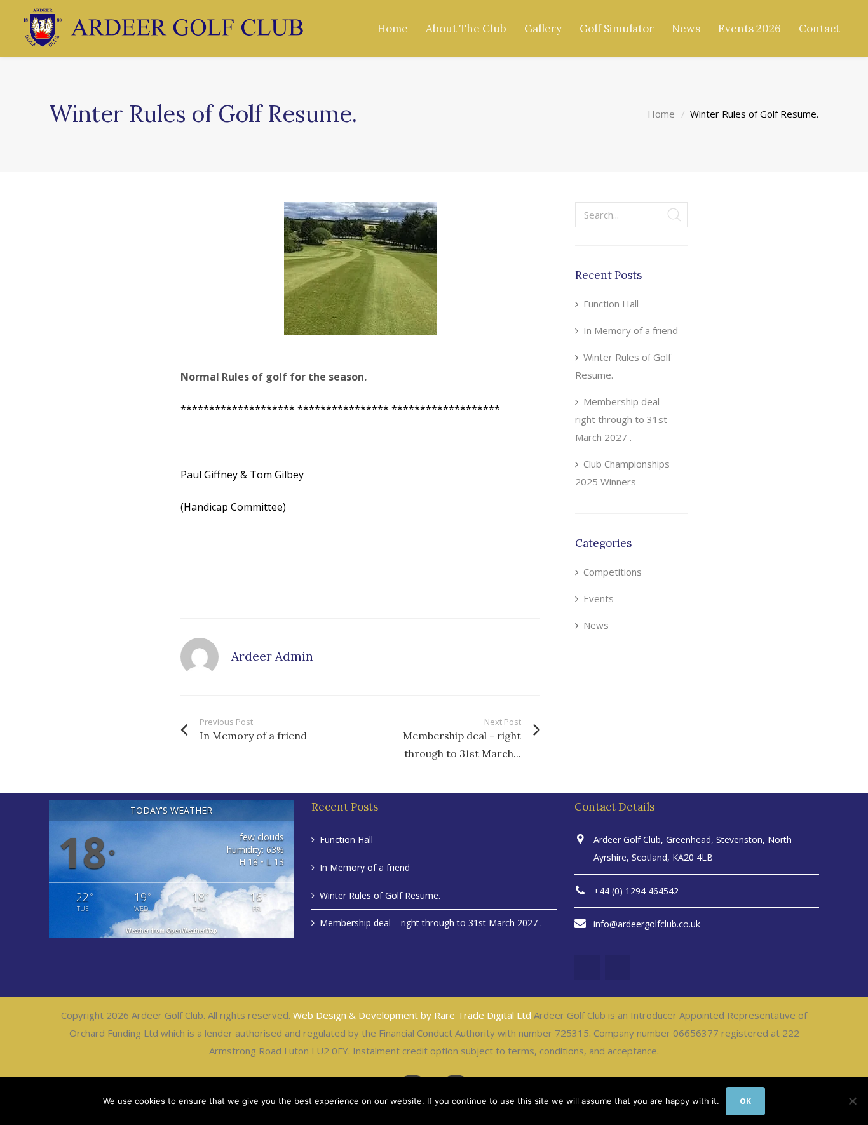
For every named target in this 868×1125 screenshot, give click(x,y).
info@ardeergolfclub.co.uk (646, 924)
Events (598, 598)
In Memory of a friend (630, 330)
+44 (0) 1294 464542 (636, 891)
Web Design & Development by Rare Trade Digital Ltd (412, 1015)
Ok (745, 1101)
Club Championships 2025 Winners (622, 472)
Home (661, 113)
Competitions (612, 571)
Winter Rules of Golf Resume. (623, 366)
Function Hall (611, 303)
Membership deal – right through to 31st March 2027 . (621, 419)
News (596, 625)
